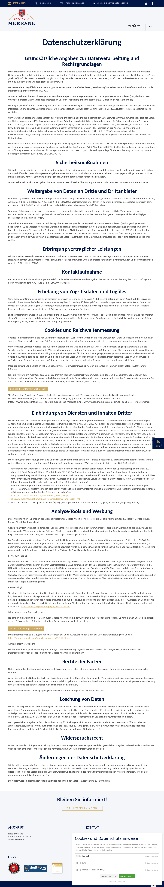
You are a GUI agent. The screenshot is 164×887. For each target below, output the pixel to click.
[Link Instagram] (146, 3)
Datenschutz (121, 881)
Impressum (112, 881)
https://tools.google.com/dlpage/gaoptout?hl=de (45, 606)
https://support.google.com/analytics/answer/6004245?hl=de (39, 638)
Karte (84, 863)
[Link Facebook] (152, 3)
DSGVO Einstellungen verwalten (26, 629)
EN (150, 26)
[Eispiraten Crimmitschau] (14, 868)
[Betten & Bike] (35, 868)
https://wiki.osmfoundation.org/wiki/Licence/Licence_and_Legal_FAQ (45, 499)
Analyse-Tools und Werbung (93, 870)
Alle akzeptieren (126, 876)
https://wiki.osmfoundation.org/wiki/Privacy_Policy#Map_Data (42, 496)
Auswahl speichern (108, 876)
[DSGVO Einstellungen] (153, 886)
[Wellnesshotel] (57, 868)
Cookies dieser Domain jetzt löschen (28, 389)
